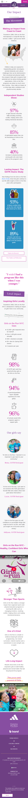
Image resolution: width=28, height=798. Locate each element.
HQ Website (14, 749)
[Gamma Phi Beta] (14, 725)
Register (23, 5)
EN (6, 1)
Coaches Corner (14, 743)
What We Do (4, 5)
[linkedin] (15, 782)
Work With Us (14, 738)
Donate (25, 1)
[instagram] (12, 782)
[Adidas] (14, 717)
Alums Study (6, 179)
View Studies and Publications (14, 258)
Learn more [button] (8, 791)
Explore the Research (13, 253)
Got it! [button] (7, 795)
